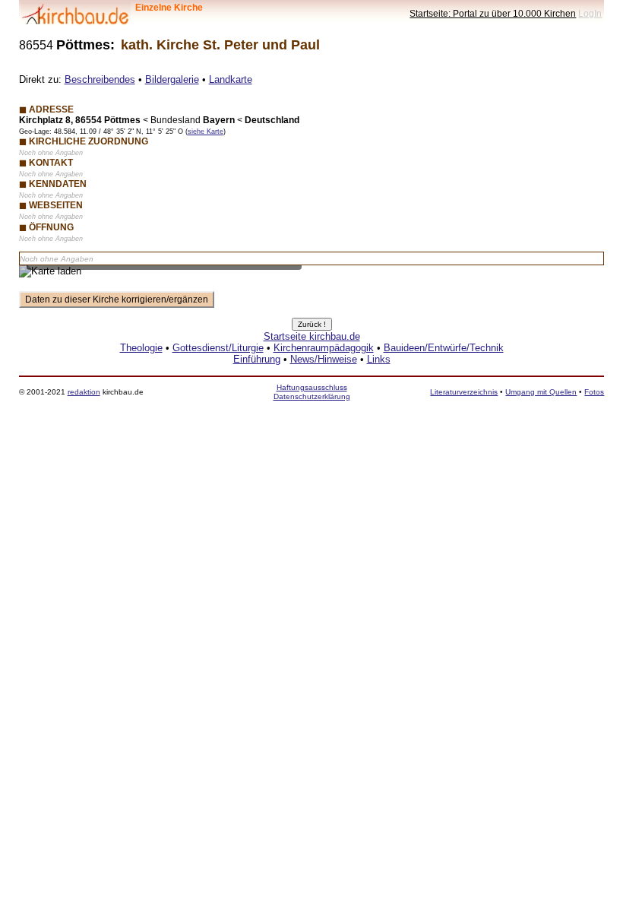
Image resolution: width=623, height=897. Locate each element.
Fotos (594, 392)
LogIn (590, 13)
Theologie (141, 347)
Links (379, 359)
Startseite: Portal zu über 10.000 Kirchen (493, 13)
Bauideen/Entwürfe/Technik (444, 347)
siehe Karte (205, 131)
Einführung (256, 359)
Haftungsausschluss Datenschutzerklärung (312, 392)
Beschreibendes (100, 79)
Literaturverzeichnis (464, 392)
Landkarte (230, 79)
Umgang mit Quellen (541, 392)
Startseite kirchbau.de (312, 336)
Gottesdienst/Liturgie (218, 347)
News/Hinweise (323, 359)
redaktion (84, 392)
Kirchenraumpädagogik (324, 347)
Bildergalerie (172, 79)
